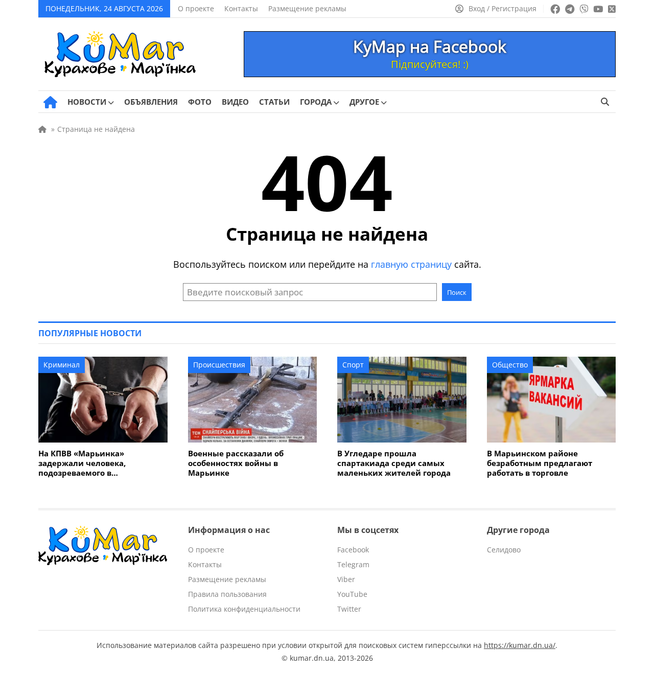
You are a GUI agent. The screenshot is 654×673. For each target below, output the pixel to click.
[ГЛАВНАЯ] (50, 102)
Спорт (353, 364)
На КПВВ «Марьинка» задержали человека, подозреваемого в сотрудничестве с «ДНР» (87, 463)
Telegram (353, 564)
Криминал (61, 364)
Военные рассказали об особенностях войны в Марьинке (236, 463)
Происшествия (219, 364)
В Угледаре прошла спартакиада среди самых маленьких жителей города (394, 463)
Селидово (504, 549)
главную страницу (411, 264)
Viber (346, 579)
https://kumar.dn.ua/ (519, 645)
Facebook (353, 549)
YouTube (352, 594)
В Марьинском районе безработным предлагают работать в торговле (539, 463)
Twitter (349, 609)
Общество (510, 364)
